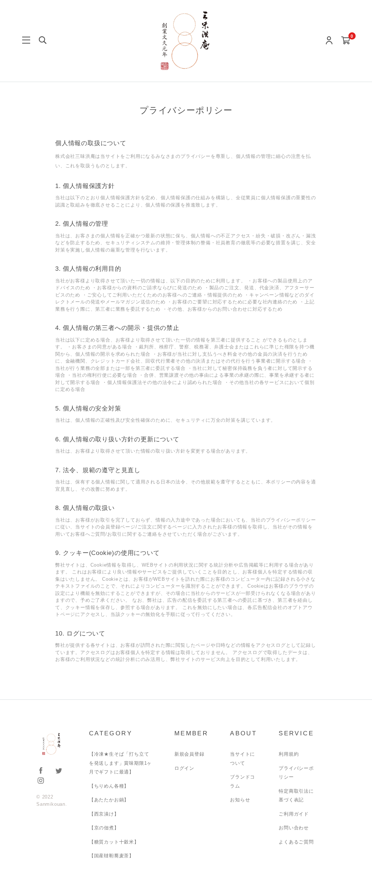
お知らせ (240, 799)
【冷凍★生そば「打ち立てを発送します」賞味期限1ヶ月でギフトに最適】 (120, 763)
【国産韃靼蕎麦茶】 (111, 855)
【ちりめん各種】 (109, 786)
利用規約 (289, 754)
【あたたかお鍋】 (109, 799)
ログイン (184, 768)
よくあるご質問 (296, 842)
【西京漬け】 (104, 814)
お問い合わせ (294, 827)
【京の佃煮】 (104, 827)
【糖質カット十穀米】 (114, 842)
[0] (345, 41)
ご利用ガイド (294, 814)
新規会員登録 (189, 754)
